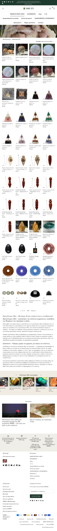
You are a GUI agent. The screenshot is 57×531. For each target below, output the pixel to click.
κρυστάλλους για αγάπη (8, 339)
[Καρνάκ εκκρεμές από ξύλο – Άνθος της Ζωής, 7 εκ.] (8, 159)
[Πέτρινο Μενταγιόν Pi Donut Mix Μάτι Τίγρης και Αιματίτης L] (8, 270)
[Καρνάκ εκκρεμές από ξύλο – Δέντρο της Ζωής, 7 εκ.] (22, 159)
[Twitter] (2, 1)
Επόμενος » (34, 309)
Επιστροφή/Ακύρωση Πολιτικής (10, 502)
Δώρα (40, 13)
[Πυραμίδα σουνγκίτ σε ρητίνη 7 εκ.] (35, 93)
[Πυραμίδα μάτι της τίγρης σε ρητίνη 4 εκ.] (35, 115)
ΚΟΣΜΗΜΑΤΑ (31, 13)
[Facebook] (4, 1)
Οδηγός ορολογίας (7, 505)
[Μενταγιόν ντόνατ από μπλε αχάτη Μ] (22, 270)
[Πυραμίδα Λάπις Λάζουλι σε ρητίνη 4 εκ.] (49, 137)
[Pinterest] (12, 1)
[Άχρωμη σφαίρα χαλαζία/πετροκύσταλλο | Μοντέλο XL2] (49, 49)
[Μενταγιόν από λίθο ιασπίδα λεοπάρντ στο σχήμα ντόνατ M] (22, 292)
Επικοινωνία (6, 485)
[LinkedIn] (2, 2)
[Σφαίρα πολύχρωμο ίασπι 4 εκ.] (22, 49)
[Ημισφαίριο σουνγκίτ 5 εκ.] (35, 292)
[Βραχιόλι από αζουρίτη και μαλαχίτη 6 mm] (49, 225)
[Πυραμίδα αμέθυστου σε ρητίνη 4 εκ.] (22, 137)
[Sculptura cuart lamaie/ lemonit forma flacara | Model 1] (35, 225)
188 (28, 309)
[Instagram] (6, 1)
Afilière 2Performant (9, 500)
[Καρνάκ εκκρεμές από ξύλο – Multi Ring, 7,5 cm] (8, 225)
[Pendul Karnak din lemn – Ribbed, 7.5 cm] (22, 203)
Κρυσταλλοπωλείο (6, 38)
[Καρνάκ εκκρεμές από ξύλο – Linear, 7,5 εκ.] (49, 181)
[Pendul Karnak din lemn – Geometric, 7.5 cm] (8, 203)
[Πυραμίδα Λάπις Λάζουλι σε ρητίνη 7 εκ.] (22, 115)
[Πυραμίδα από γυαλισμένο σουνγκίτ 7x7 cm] (49, 292)
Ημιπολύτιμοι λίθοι (16, 38)
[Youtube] (8, 1)
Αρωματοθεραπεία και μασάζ (10, 17)
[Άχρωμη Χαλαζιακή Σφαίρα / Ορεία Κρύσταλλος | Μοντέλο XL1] (8, 71)
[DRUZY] (28, 7)
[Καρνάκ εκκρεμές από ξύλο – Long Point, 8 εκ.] (8, 181)
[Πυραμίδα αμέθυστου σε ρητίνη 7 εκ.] (49, 93)
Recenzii (5, 493)
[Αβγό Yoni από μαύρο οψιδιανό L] (22, 248)
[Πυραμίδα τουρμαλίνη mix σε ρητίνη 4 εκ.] (35, 137)
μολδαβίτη (24, 361)
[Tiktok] (10, 1)
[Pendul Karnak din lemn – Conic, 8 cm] (49, 203)
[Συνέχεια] (50, 7)
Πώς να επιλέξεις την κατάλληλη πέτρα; (40, 419)
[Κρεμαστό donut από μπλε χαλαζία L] (35, 270)
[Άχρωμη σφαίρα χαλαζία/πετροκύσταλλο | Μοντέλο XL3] (35, 49)
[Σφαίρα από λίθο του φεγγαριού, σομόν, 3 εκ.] (8, 49)
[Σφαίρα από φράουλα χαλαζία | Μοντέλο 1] (49, 71)
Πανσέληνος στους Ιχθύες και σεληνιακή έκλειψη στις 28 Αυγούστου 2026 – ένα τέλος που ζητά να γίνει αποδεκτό (13, 421)
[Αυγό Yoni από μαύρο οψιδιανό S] (8, 248)
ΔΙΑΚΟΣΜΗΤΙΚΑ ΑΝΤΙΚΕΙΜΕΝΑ (44, 17)
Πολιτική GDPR (7, 507)
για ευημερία (19, 339)
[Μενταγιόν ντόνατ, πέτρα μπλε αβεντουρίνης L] (49, 270)
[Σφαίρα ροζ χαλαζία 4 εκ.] (22, 71)
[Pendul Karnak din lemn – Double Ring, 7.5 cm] (35, 203)
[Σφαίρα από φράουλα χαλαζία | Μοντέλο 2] (35, 71)
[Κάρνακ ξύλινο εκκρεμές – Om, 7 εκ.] (35, 159)
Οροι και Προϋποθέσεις (8, 495)
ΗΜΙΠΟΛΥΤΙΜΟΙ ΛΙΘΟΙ (17, 13)
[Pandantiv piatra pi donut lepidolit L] (49, 248)
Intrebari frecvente (8, 490)
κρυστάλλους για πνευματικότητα (28, 333)
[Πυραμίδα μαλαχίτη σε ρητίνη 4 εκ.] (49, 115)
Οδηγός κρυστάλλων (29, 21)
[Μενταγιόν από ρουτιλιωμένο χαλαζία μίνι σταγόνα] (8, 93)
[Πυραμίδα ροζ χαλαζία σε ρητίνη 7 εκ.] (8, 115)
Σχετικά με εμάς (7, 488)
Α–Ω (45, 13)
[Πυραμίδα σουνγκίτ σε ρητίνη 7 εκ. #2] (22, 93)
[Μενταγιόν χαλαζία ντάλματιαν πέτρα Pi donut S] (8, 292)
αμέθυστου (31, 359)
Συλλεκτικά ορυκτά (26, 17)
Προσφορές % (17, 21)
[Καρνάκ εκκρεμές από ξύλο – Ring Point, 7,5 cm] (35, 181)
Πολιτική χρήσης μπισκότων (10, 510)
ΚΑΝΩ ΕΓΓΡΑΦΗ (36, 495)
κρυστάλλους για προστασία (31, 339)
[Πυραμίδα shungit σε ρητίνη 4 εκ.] (8, 137)
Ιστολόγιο (40, 21)
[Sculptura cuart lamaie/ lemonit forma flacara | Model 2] (22, 225)
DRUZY (5, 515)
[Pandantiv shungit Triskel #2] (35, 248)
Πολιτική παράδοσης (8, 498)
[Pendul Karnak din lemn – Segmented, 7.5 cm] (22, 181)
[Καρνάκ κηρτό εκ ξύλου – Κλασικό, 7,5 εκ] (49, 159)
